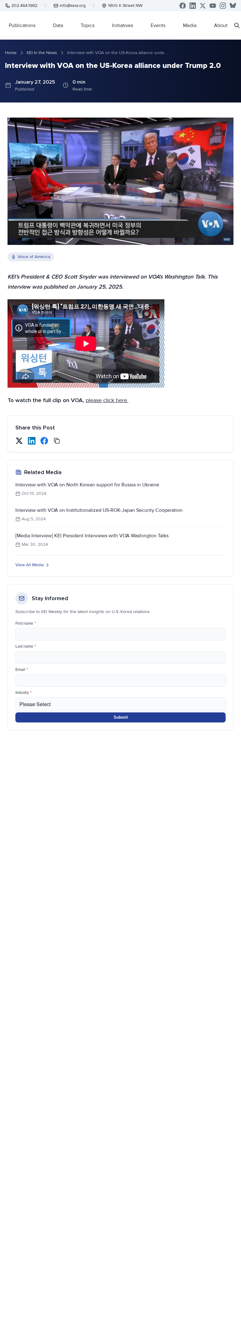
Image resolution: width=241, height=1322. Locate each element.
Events (158, 25)
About (221, 25)
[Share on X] (19, 441)
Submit (121, 717)
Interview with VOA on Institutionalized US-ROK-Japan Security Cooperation (99, 510)
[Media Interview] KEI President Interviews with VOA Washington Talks (92, 536)
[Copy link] (57, 441)
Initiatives (122, 25)
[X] (203, 6)
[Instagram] (223, 6)
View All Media (29, 564)
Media (189, 25)
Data (58, 25)
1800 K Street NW (125, 5)
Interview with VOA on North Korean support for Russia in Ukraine (87, 485)
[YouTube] (213, 6)
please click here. (107, 400)
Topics (87, 25)
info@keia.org (73, 5)
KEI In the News (42, 52)
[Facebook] (182, 6)
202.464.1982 (24, 5)
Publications (22, 25)
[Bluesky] (233, 6)
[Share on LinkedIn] (31, 441)
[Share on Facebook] (44, 441)
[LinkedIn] (193, 6)
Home (11, 52)
